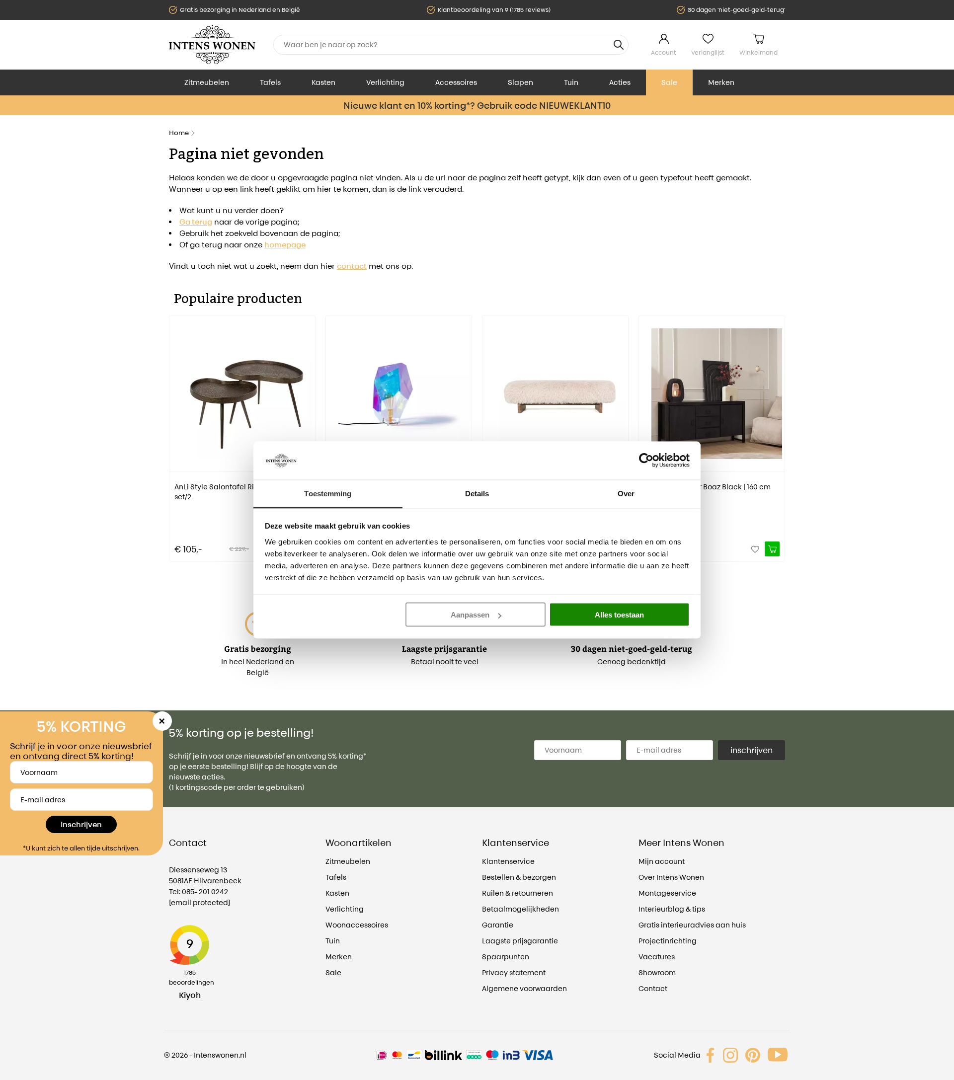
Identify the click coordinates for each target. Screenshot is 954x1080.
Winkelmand (758, 52)
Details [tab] (477, 493)
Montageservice (667, 893)
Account (663, 52)
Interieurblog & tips (671, 909)
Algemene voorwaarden (524, 988)
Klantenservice (508, 861)
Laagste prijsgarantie (520, 940)
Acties (620, 82)
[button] (176, 431)
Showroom (657, 972)
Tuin (571, 82)
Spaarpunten (505, 956)
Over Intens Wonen (671, 877)
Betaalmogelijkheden (520, 909)
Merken (721, 82)
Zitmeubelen (206, 82)
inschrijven (751, 750)
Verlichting (385, 82)
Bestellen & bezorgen (519, 877)
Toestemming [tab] (327, 493)
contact (352, 266)
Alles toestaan (619, 615)
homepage (285, 244)
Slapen (520, 82)
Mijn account (661, 861)
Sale (669, 82)
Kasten (323, 82)
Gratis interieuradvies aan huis (692, 925)
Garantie (497, 925)
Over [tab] (626, 493)
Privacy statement (514, 972)
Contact (652, 988)
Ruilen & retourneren (517, 893)
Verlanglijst (707, 52)
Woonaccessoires (356, 925)
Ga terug (195, 222)
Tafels (270, 82)
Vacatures (656, 956)
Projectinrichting (667, 940)
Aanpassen (470, 615)
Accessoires (456, 82)
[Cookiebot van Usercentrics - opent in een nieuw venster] (646, 460)
